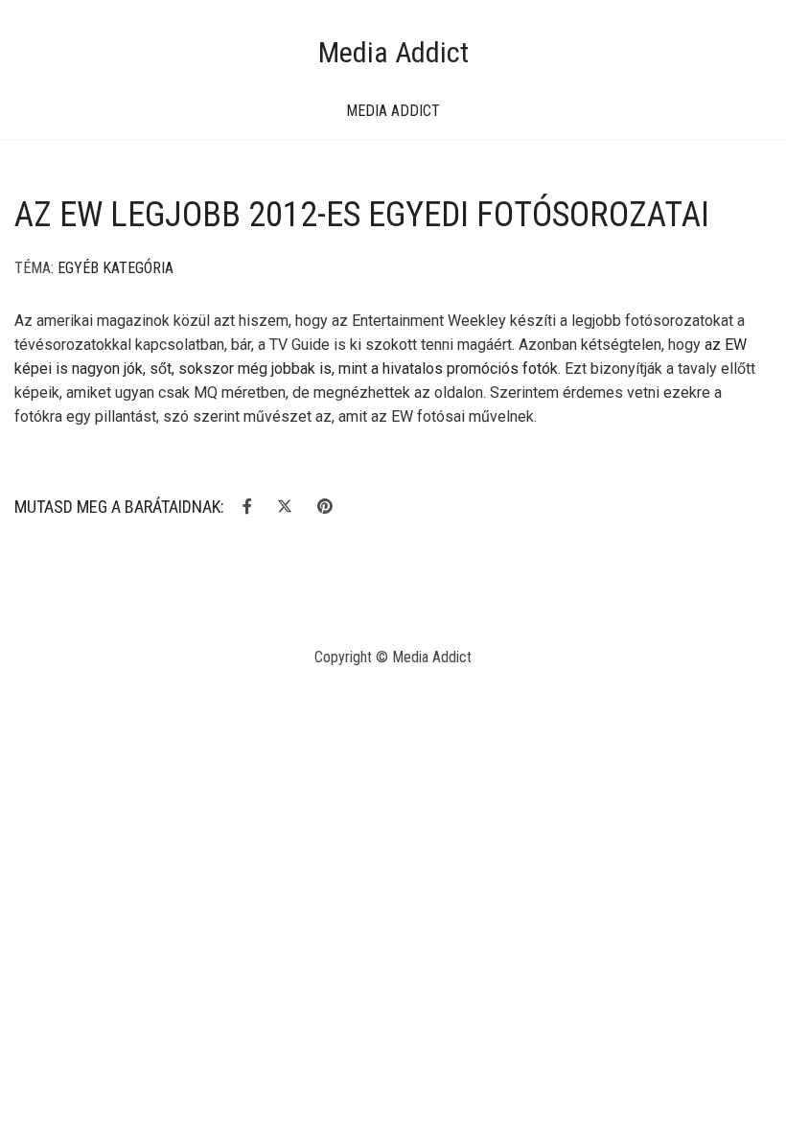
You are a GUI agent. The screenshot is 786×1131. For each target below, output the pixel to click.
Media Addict (393, 52)
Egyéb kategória (115, 268)
